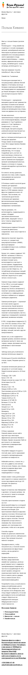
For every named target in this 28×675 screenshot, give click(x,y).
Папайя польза (10, 618)
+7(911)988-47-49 (8, 662)
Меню (4, 18)
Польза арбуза (10, 614)
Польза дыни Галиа (11, 612)
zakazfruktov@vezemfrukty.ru (12, 665)
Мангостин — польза (12, 616)
